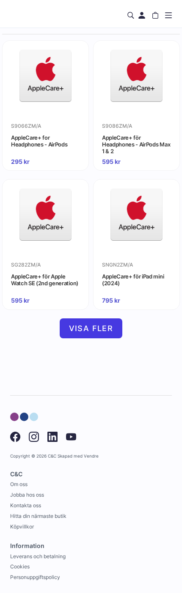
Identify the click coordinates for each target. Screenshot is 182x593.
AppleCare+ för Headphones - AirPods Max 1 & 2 (136, 144)
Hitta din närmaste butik (38, 516)
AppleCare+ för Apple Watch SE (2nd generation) (44, 280)
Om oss (19, 484)
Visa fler (91, 328)
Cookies (20, 566)
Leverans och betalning (38, 556)
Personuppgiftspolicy (35, 577)
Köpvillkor (22, 526)
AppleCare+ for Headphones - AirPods (39, 141)
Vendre (91, 456)
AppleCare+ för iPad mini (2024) (133, 280)
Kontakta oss (25, 505)
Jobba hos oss (27, 495)
